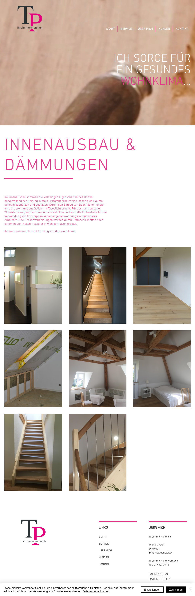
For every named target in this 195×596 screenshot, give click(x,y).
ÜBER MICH (105, 550)
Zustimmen (176, 589)
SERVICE (104, 543)
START (102, 537)
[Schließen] (190, 589)
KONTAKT (104, 564)
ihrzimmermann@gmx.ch (163, 560)
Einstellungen (152, 589)
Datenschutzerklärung (96, 591)
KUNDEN (104, 557)
